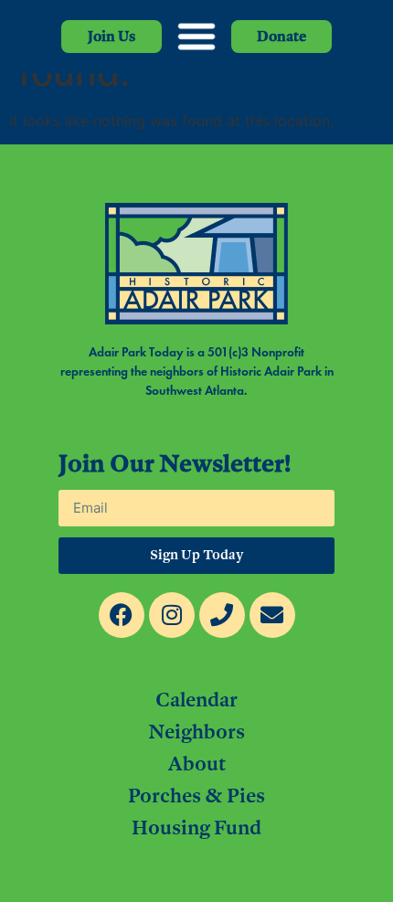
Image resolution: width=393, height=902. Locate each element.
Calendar (196, 699)
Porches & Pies (196, 795)
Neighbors (196, 731)
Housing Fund (196, 827)
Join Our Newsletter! (174, 464)
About (196, 763)
